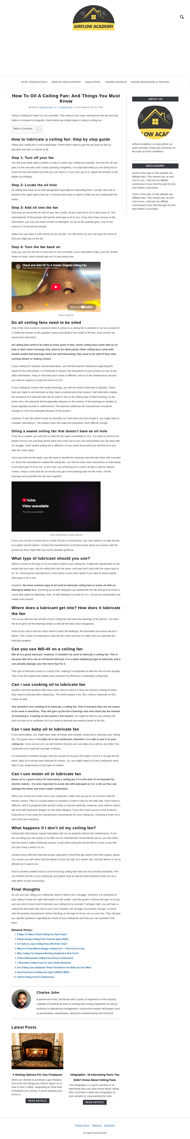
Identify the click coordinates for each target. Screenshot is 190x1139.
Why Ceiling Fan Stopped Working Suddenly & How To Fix (48, 953)
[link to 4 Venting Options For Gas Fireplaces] (37, 1051)
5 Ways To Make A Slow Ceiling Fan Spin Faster (42, 934)
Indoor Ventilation (65, 82)
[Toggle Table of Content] (37, 129)
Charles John (46, 107)
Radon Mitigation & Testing (150, 82)
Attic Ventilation (33, 82)
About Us (96, 1125)
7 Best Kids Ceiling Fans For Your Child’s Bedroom (44, 963)
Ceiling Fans (66, 107)
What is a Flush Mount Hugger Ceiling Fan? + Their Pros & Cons (51, 948)
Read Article (37, 1101)
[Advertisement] (95, 55)
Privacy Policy (82, 1125)
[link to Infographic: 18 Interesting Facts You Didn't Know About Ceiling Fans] (95, 1051)
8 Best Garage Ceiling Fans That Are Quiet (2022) (42, 939)
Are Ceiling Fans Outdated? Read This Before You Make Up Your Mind (54, 967)
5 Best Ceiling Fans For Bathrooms (35, 977)
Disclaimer (109, 1125)
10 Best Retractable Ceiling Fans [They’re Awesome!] (45, 958)
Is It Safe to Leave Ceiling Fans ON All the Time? (42, 944)
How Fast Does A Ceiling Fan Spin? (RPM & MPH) (43, 972)
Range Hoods (115, 82)
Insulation (92, 82)
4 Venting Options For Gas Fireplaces (37, 1074)
